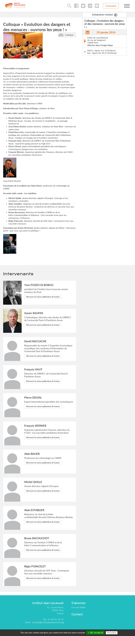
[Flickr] (90, 6)
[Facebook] (76, 6)
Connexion (110, 5)
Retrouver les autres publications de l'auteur (43, 297)
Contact (77, 614)
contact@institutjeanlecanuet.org (48, 622)
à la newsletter (78, 607)
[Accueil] (15, 5)
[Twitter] (83, 6)
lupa (69, 6)
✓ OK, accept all (95, 633)
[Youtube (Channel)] (97, 6)
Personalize (111, 633)
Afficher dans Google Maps (100, 45)
